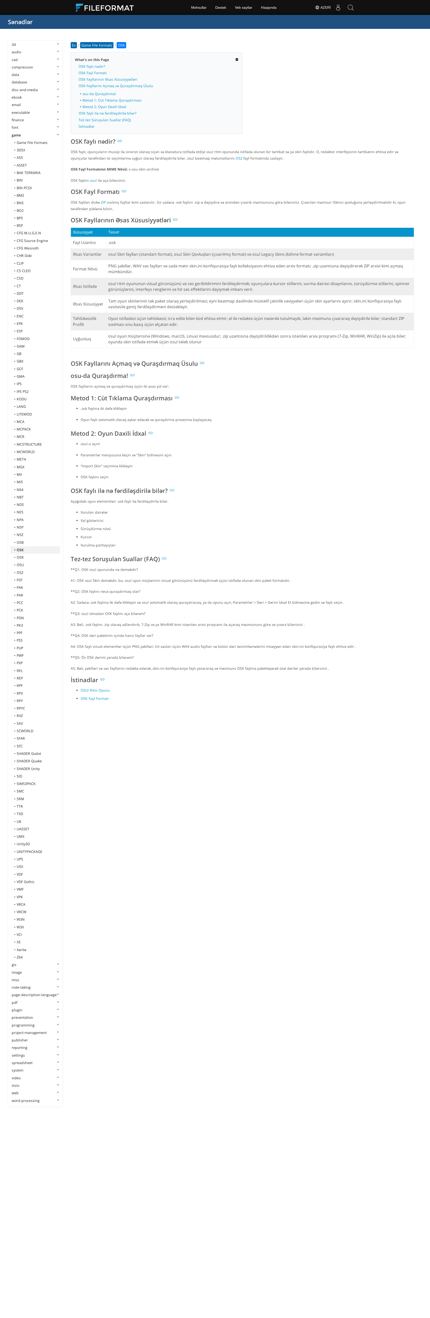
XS (19, 942)
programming (23, 1025)
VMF (20, 889)
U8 (19, 821)
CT (19, 286)
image (17, 972)
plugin (17, 1010)
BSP (20, 225)
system (17, 1070)
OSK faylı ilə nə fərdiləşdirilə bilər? (107, 113)
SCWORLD (25, 730)
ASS (20, 157)
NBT (20, 497)
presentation (22, 1017)
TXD (20, 813)
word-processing (26, 1100)
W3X (20, 927)
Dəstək (220, 7)
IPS (19, 383)
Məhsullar (199, 7)
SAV (20, 723)
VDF (20, 874)
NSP (20, 527)
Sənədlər (20, 22)
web (15, 1092)
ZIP (103, 202)
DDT (20, 293)
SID (19, 776)
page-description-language (34, 994)
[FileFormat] (106, 7)
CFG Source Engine (32, 240)
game (16, 135)
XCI (19, 934)
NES (20, 512)
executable (21, 112)
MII (19, 474)
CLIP (20, 263)
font (15, 127)
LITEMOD (24, 414)
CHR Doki (24, 255)
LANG (21, 406)
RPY (20, 700)
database (19, 82)
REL (20, 670)
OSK (20, 549)
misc (15, 979)
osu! (93, 180)
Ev (74, 45)
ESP (20, 331)
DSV (20, 308)
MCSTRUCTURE (29, 444)
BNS (20, 202)
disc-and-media (25, 89)
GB (19, 353)
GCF (20, 368)
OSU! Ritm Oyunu (95, 690)
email (16, 104)
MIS (20, 481)
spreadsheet (22, 1062)
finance (18, 120)
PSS (20, 640)
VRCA (21, 904)
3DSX (21, 150)
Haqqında (268, 7)
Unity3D (23, 843)
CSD (20, 278)
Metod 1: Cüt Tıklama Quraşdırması (112, 100)
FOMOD (23, 338)
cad (15, 59)
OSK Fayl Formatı (93, 72)
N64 (20, 489)
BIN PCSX (24, 187)
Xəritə (21, 949)
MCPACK (24, 429)
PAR (20, 595)
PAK (20, 587)
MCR (20, 436)
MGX (20, 467)
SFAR (21, 738)
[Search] (350, 7)
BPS (20, 218)
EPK (20, 323)
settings (18, 1055)
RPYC (21, 708)
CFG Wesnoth (28, 248)
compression (22, 67)
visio (15, 1085)
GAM (21, 346)
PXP (20, 662)
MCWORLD (26, 451)
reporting (19, 1047)
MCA (20, 421)
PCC (20, 602)
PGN (20, 617)
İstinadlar (87, 126)
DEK (20, 301)
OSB (20, 542)
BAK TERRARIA (29, 172)
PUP (20, 648)
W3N (21, 919)
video (16, 1078)
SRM (20, 798)
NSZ (20, 534)
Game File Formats (32, 142)
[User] (338, 7)
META (21, 459)
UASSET (23, 829)
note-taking (21, 987)
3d (14, 44)
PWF (20, 655)
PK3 (20, 625)
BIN (20, 180)
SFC (20, 746)
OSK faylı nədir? (92, 66)
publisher (20, 1040)
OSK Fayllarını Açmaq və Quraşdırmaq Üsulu (116, 85)
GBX (20, 361)
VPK (20, 897)
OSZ (20, 572)
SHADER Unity (28, 768)
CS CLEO (24, 270)
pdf (14, 1002)
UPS (20, 859)
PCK (20, 610)
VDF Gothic (26, 881)
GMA (21, 376)
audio (16, 52)
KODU (22, 399)
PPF (19, 632)
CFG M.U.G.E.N (29, 233)
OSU (20, 564)
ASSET (22, 165)
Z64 (20, 957)
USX (20, 866)
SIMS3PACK (26, 783)
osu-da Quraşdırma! (99, 93)
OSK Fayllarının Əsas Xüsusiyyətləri (108, 79)
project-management (29, 1032)
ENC (20, 316)
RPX (20, 693)
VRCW (21, 911)
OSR (20, 557)
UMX (20, 836)
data (15, 74)
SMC (20, 791)
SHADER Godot (29, 753)
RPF (20, 685)
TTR (20, 806)
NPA (20, 519)
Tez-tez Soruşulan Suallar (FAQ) (105, 120)
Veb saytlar (243, 7)
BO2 (20, 210)
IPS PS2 (23, 391)
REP (20, 678)
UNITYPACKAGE (29, 851)
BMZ (20, 195)
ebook (17, 97)
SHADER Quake (29, 761)
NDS (20, 504)
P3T (20, 580)
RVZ (20, 715)
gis (14, 964)
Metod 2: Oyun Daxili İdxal (104, 106)
